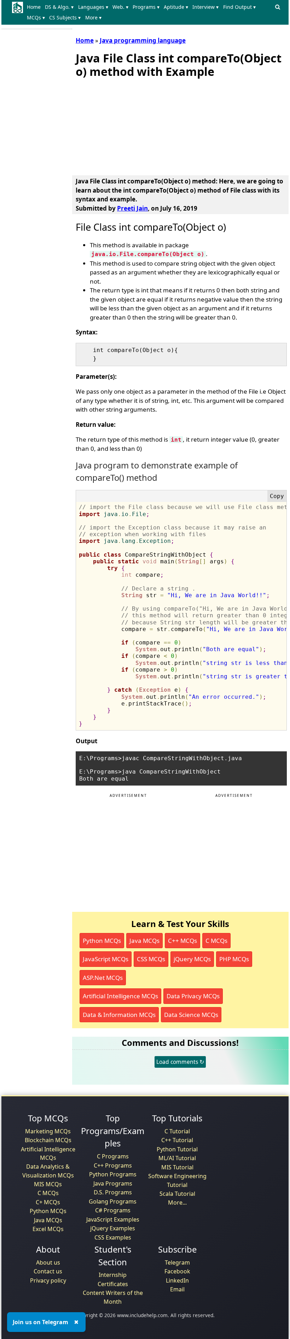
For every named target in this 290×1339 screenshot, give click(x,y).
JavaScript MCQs (105, 959)
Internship (113, 1275)
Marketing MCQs (48, 1131)
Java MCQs (144, 941)
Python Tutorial (177, 1149)
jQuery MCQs (192, 959)
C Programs (113, 1156)
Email (177, 1289)
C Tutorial (177, 1131)
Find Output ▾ (239, 7)
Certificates (113, 1284)
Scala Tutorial (177, 1194)
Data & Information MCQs (119, 1015)
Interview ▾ (205, 7)
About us (48, 1262)
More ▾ (93, 17)
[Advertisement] (129, 125)
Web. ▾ (120, 7)
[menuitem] (35, 7)
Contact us (48, 1271)
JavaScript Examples (112, 1219)
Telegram (177, 1262)
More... (177, 1202)
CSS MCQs (151, 959)
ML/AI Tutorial (177, 1158)
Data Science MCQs (191, 1015)
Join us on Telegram (40, 1322)
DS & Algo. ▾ (59, 7)
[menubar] (148, 12)
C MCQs (216, 941)
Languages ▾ (93, 7)
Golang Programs (113, 1201)
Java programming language (143, 40)
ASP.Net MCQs (103, 978)
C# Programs (112, 1210)
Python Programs (113, 1174)
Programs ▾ (146, 7)
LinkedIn (177, 1280)
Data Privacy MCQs (193, 996)
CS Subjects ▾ (65, 17)
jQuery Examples (112, 1228)
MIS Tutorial (177, 1167)
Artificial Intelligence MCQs (120, 996)
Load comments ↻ (180, 1062)
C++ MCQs (182, 941)
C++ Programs (113, 1165)
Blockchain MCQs (48, 1140)
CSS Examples (112, 1237)
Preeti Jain (132, 208)
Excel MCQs (48, 1229)
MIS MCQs (48, 1184)
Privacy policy (48, 1280)
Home (34, 7)
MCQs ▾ (36, 17)
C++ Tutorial (177, 1140)
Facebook (177, 1271)
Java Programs (112, 1183)
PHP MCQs (234, 959)
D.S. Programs (113, 1192)
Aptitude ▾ (176, 7)
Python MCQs (102, 941)
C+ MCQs (48, 1202)
